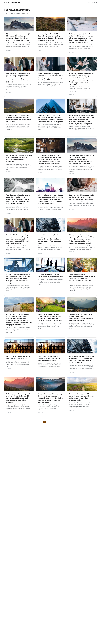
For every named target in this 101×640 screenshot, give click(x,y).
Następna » (54, 421)
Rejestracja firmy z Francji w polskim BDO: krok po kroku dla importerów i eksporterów (49, 358)
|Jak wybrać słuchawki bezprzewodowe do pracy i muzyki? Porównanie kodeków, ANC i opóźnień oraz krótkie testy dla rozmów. (82, 279)
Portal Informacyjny (12, 2)
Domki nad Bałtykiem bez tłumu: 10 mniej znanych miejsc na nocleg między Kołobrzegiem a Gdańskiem (81, 197)
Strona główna (92, 2)
